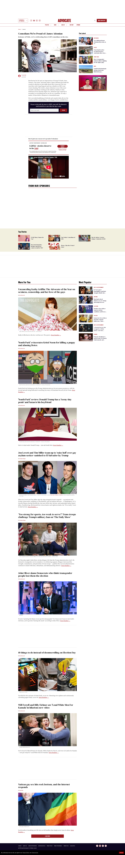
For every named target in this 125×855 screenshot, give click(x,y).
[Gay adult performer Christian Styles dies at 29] (86, 41)
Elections (96, 306)
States (95, 47)
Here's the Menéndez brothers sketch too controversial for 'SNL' (37, 246)
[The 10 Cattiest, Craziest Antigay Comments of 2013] (84, 238)
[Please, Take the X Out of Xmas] (54, 246)
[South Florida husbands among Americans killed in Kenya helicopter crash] (86, 69)
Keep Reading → (56, 335)
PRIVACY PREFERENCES (58, 845)
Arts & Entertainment (99, 287)
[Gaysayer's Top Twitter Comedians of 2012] (54, 238)
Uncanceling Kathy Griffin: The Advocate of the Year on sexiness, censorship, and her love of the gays (46, 291)
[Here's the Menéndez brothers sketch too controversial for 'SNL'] (24, 246)
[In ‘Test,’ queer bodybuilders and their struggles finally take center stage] (86, 290)
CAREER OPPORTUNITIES (32, 845)
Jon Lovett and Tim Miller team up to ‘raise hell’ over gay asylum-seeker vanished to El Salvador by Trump (47, 454)
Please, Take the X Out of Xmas (67, 246)
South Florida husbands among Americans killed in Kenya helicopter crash (100, 71)
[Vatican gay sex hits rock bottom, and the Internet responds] (47, 809)
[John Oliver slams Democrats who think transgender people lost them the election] (47, 597)
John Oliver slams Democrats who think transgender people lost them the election (45, 574)
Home (19, 29)
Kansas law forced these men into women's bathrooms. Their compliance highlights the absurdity (100, 321)
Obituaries (96, 38)
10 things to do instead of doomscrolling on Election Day (47, 652)
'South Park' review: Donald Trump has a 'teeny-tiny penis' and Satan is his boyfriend (44, 401)
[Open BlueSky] (34, 20)
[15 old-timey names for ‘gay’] (24, 238)
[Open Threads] (37, 20)
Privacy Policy (26, 852)
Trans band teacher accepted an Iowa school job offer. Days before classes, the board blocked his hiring (99, 54)
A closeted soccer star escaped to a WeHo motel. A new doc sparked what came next (100, 330)
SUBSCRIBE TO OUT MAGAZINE (21, 20)
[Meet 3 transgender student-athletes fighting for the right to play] (86, 59)
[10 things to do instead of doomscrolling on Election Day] (47, 674)
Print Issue (96, 56)
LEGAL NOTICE (72, 845)
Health (63, 25)
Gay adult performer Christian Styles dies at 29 (100, 42)
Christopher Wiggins (22, 458)
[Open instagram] (40, 20)
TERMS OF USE (65, 845)
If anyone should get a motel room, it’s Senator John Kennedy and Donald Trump (100, 339)
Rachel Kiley (21, 790)
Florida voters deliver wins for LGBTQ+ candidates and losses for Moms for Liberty (100, 311)
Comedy (24, 29)
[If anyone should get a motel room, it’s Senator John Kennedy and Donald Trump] (86, 337)
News (55, 25)
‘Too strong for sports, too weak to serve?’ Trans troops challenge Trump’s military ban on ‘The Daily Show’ (47, 516)
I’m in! (63, 110)
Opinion (78, 25)
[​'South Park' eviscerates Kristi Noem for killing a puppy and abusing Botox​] (47, 367)
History (71, 25)
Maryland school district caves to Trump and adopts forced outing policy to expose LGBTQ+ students (100, 302)
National (96, 296)
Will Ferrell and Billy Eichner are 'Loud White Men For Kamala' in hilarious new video (45, 706)
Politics (47, 25)
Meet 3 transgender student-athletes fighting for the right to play (100, 60)
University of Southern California (56, 495)
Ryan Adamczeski (22, 295)
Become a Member (63, 146)
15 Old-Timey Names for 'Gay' (37, 238)
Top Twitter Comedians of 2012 (68, 238)
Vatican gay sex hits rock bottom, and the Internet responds (44, 786)
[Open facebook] (31, 20)
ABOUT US (25, 845)
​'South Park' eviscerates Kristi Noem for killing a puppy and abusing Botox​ (46, 344)
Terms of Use (35, 852)
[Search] (95, 20)
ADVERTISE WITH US (41, 845)
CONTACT (20, 845)
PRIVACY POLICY (49, 845)
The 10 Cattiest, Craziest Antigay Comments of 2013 (98, 238)
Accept (121, 852)
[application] (93, 83)
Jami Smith (24, 75)
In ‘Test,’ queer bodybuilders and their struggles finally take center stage (100, 292)
